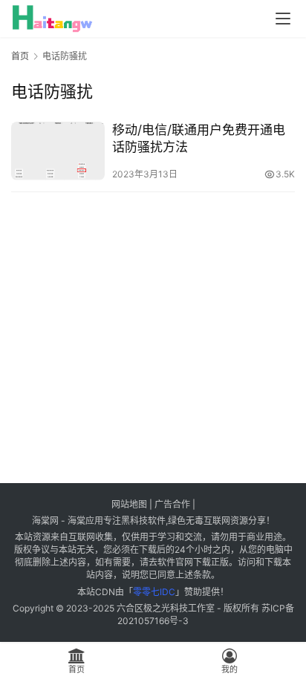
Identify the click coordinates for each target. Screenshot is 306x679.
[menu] (283, 18)
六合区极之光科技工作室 (166, 608)
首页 (20, 56)
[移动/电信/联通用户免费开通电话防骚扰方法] (58, 151)
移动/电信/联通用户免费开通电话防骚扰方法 (198, 138)
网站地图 (129, 504)
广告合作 (172, 504)
